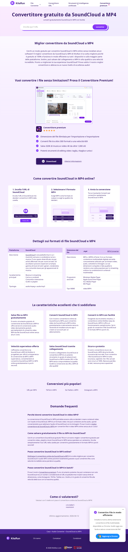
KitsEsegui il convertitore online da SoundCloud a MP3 (48, 456)
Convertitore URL (53, 4)
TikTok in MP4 (51, 390)
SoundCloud (30, 255)
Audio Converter (58, 531)
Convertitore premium (47, 472)
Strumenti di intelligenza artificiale (78, 4)
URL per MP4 (32, 390)
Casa (48, 531)
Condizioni (77, 538)
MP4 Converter (113, 251)
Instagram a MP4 (90, 390)
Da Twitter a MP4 (71, 390)
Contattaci (57, 538)
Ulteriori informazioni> (73, 161)
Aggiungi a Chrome (110, 536)
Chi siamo (37, 538)
